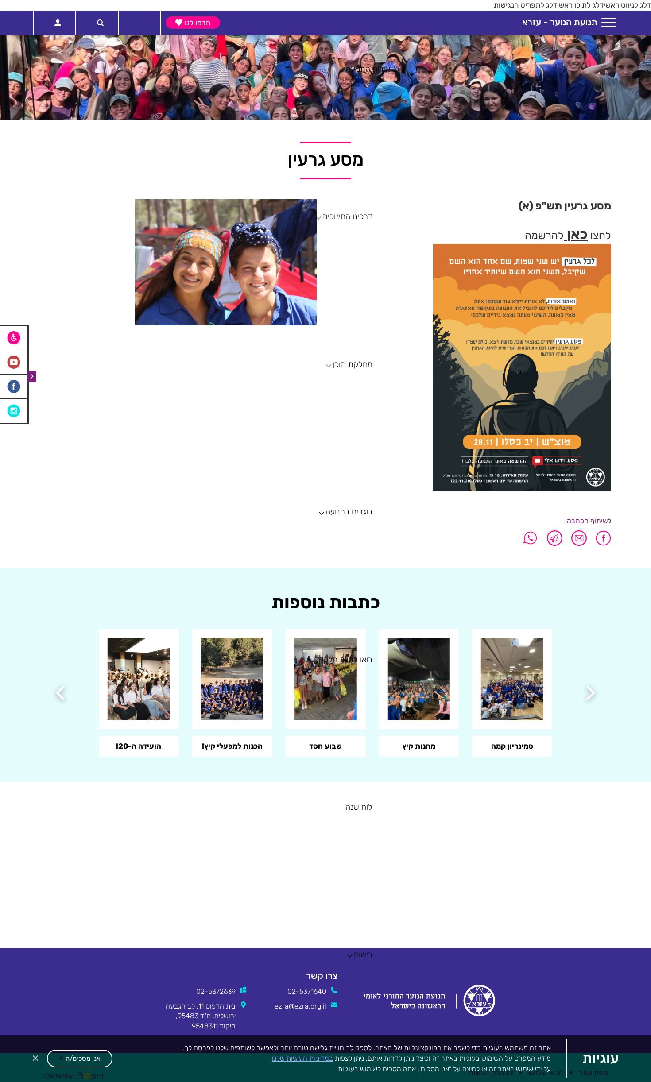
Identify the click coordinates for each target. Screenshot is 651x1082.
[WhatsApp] (530, 538)
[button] (79, 1058)
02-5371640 (306, 991)
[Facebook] (601, 538)
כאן (577, 234)
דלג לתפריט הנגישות (525, 4)
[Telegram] (554, 538)
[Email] (579, 538)
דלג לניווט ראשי (627, 4)
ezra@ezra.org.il (300, 1006)
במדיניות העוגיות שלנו (302, 1058)
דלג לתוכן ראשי (580, 4)
